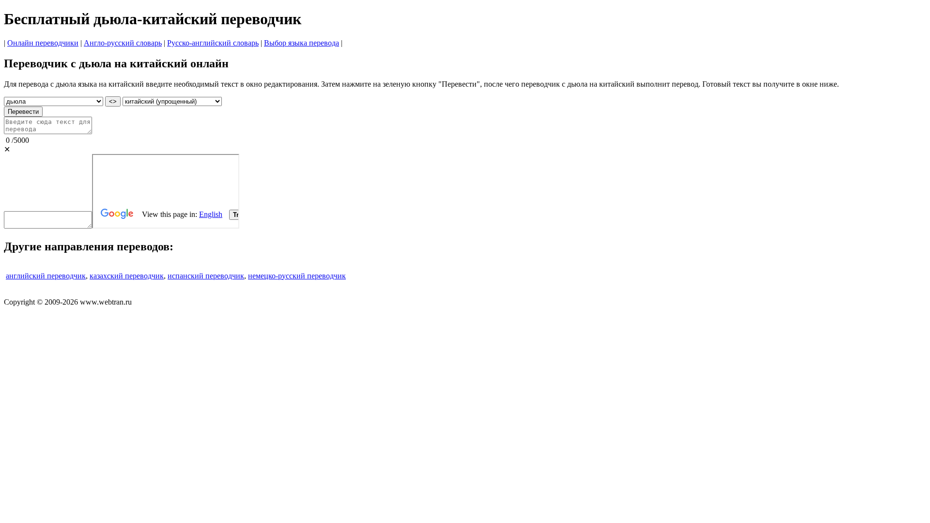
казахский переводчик (127, 276)
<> (113, 101)
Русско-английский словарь (213, 43)
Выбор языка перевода (301, 43)
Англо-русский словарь (123, 43)
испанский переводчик (206, 276)
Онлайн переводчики (42, 43)
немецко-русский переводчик (297, 276)
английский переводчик (46, 276)
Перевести (23, 111)
